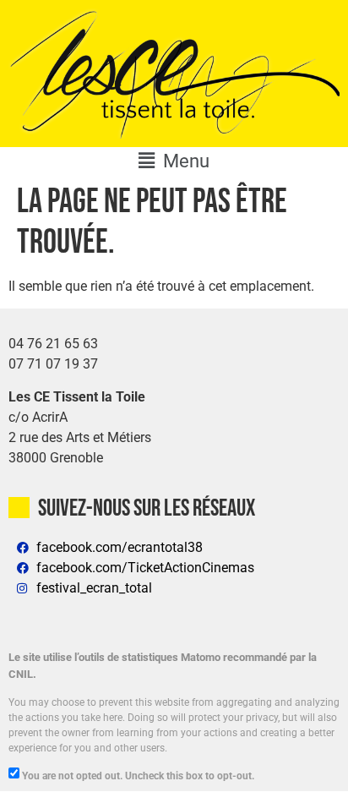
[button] (174, 161)
